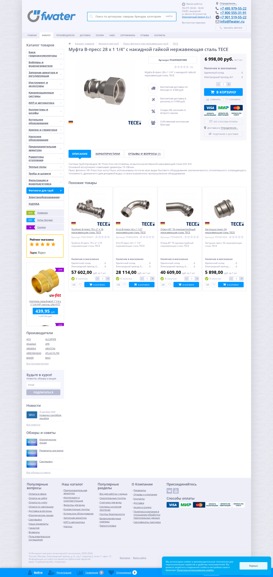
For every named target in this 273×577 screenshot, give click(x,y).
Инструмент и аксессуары (38, 84)
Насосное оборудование (38, 138)
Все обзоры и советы (38, 472)
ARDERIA (31, 348)
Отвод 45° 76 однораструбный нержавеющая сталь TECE (177, 231)
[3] (181, 67)
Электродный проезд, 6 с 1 (196, 16)
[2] (178, 67)
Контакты (159, 35)
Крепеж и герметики (43, 130)
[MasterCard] (236, 108)
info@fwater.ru (232, 21)
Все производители (37, 363)
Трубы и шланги (40, 173)
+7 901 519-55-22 (233, 17)
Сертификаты (127, 35)
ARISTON (50, 348)
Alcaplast (31, 344)
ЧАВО (112, 35)
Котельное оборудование (38, 121)
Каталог (46, 35)
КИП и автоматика (41, 103)
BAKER (30, 357)
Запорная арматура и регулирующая (43, 74)
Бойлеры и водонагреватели (41, 63)
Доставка (85, 35)
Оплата (100, 35)
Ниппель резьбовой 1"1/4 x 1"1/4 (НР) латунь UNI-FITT (45, 303)
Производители (65, 35)
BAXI (48, 357)
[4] (184, 67)
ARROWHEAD (33, 353)
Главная (32, 35)
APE (47, 344)
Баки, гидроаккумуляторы (43, 53)
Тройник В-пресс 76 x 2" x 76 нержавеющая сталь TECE (87, 231)
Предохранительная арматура (42, 148)
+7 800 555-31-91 (233, 12)
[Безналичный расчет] (236, 114)
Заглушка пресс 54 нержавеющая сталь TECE (220, 231)
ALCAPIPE (50, 339)
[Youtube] (176, 491)
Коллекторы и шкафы (38, 111)
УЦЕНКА (34, 204)
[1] (175, 67)
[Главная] (70, 43)
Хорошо (253, 565)
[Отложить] (80, 284)
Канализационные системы (41, 94)
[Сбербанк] (223, 114)
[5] (187, 67)
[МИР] (223, 108)
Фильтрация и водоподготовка (40, 181)
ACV (28, 339)
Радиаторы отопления (36, 158)
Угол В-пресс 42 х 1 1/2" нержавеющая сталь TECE (131, 231)
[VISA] (210, 108)
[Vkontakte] (169, 491)
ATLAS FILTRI (52, 353)
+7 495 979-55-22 (233, 8)
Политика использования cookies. (195, 570)
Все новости (33, 424)
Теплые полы (37, 167)
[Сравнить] (74, 284)
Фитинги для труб (41, 190)
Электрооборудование (44, 197)
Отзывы (144, 35)
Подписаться (43, 392)
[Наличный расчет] (210, 114)
